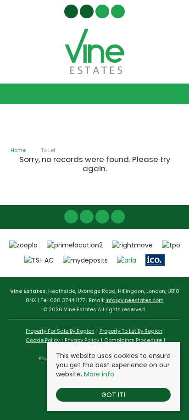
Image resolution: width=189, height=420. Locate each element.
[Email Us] (102, 216)
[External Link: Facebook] (72, 12)
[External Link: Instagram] (87, 12)
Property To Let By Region (131, 331)
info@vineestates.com (135, 300)
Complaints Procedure (133, 340)
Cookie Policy (43, 340)
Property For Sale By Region (60, 331)
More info (99, 374)
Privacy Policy (82, 340)
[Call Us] (118, 216)
